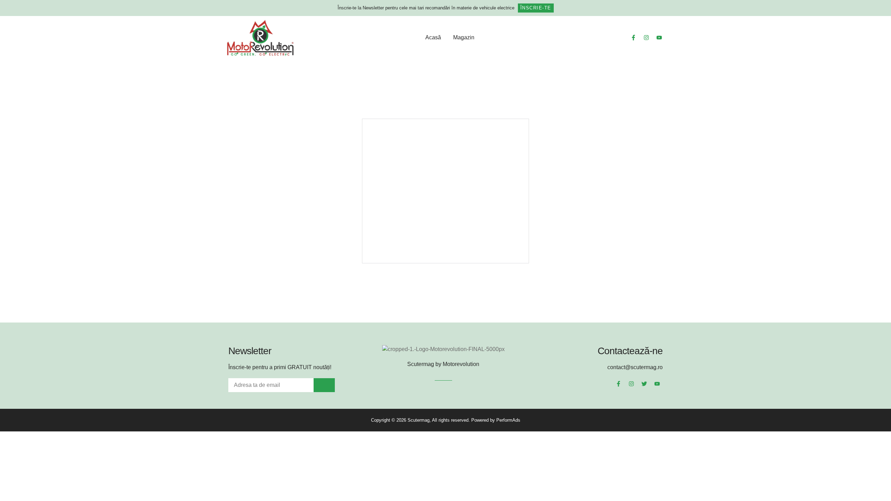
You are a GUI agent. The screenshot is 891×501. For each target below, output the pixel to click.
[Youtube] (659, 37)
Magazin (463, 37)
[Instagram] (646, 37)
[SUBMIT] (324, 385)
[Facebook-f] (633, 37)
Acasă (433, 37)
